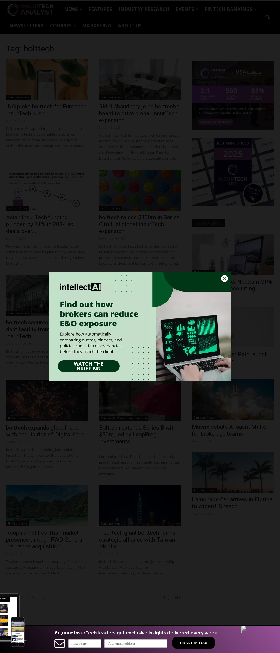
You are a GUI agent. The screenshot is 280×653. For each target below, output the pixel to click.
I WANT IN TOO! (193, 643)
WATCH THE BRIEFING (89, 366)
